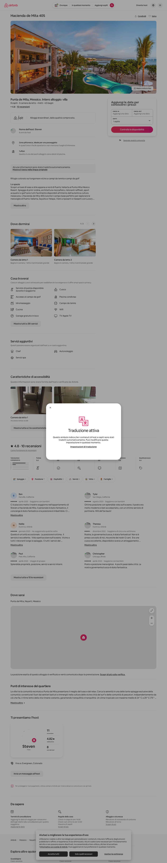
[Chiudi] (50, 408)
